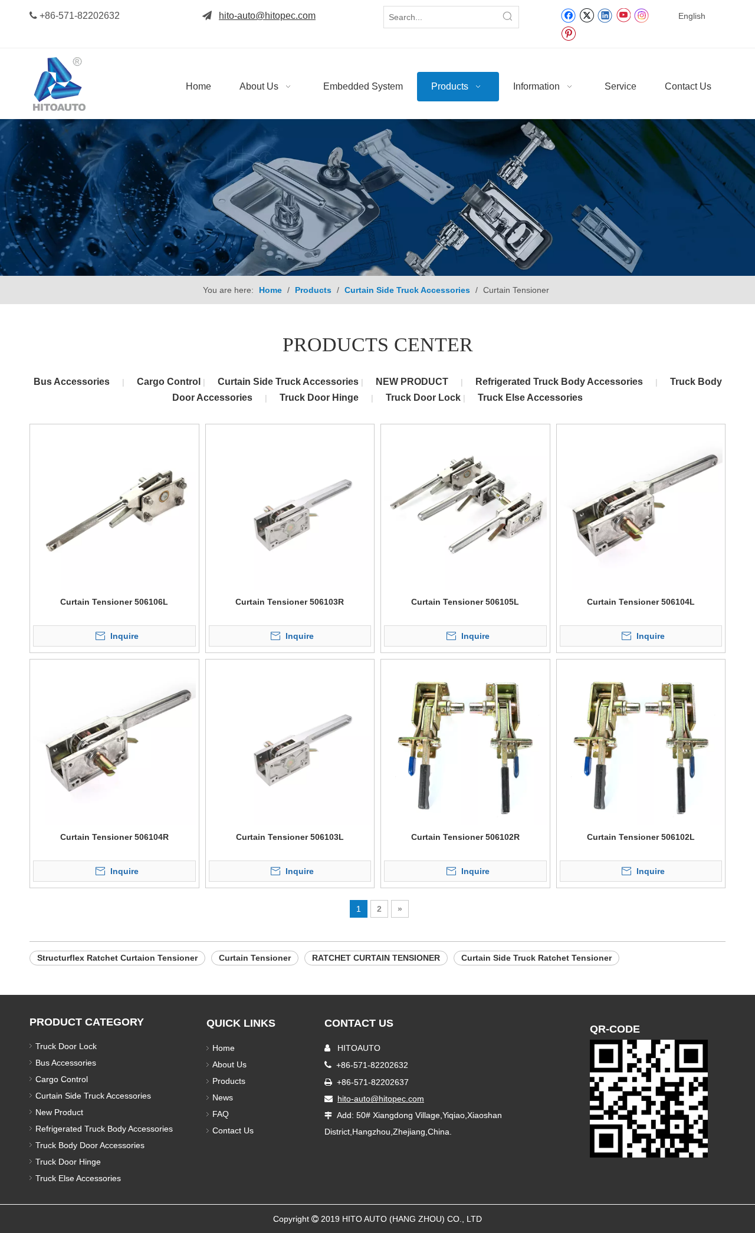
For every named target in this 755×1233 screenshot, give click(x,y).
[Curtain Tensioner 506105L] (465, 507)
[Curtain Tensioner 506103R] (290, 507)
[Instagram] (641, 15)
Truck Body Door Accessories (90, 1145)
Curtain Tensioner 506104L (641, 601)
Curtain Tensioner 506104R (114, 837)
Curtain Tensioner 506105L (465, 601)
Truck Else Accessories (530, 398)
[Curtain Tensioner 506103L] (290, 742)
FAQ (220, 1114)
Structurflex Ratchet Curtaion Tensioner (117, 957)
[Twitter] (586, 14)
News (222, 1097)
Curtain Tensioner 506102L (641, 837)
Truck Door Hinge (319, 398)
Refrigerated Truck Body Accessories (559, 382)
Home (223, 1048)
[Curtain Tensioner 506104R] (114, 742)
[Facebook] (568, 14)
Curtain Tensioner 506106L (114, 601)
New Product (60, 1112)
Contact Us (233, 1130)
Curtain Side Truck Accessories (289, 382)
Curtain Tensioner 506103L (290, 837)
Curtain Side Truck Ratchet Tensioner (536, 957)
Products (228, 1081)
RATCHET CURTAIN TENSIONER (376, 957)
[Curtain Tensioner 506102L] (641, 742)
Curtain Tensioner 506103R (289, 601)
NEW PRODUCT (412, 382)
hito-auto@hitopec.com (267, 16)
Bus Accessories (72, 382)
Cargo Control (170, 382)
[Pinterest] (568, 33)
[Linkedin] (605, 14)
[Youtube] (623, 14)
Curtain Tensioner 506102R (465, 837)
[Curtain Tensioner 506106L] (114, 507)
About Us (229, 1064)
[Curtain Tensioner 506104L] (641, 507)
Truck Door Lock (424, 398)
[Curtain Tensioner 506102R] (465, 742)
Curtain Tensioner (255, 957)
